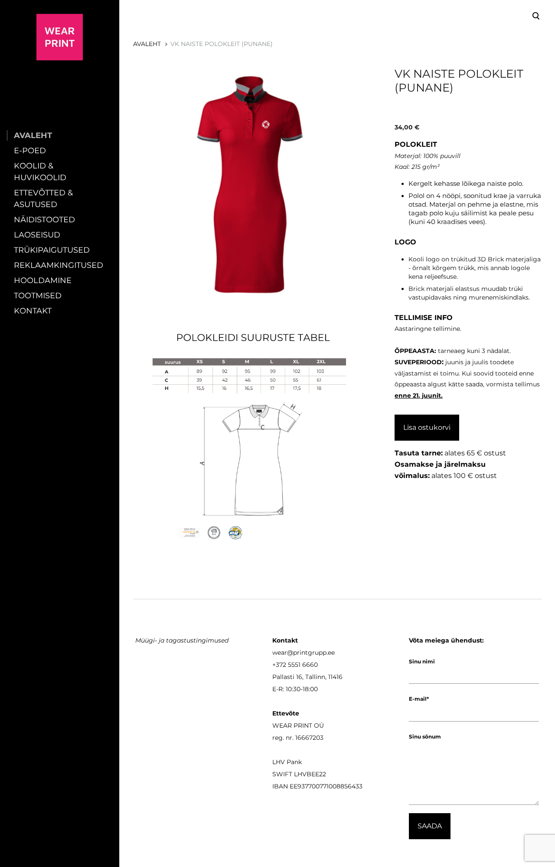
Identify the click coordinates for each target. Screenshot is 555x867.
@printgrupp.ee (311, 652)
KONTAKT (33, 311)
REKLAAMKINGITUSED (58, 265)
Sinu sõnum (425, 736)
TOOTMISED (38, 295)
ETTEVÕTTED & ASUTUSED (43, 198)
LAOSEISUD (37, 235)
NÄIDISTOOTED (44, 219)
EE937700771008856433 (326, 786)
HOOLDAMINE (43, 280)
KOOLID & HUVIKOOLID (40, 171)
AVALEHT (33, 135)
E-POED (30, 150)
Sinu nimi (422, 661)
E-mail (418, 699)
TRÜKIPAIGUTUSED (52, 250)
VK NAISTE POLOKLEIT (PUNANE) (221, 44)
